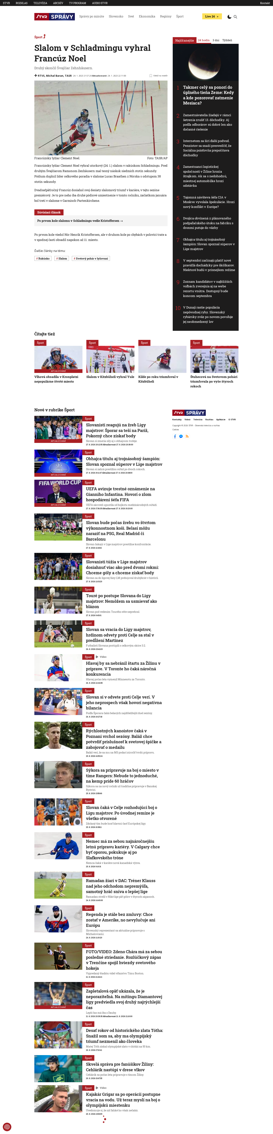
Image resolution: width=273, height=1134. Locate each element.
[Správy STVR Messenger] (181, 438)
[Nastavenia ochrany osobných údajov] (7, 1127)
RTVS (41, 75)
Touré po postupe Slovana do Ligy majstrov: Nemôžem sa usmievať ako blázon (121, 601)
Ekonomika (147, 16)
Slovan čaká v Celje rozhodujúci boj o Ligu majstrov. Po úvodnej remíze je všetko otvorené (121, 813)
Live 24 (210, 16)
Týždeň (227, 40)
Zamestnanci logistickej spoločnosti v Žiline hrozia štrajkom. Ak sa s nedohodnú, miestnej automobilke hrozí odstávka (205, 176)
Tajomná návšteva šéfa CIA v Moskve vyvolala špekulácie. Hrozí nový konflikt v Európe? (209, 202)
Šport (180, 16)
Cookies (175, 429)
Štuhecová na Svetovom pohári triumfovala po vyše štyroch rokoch (213, 381)
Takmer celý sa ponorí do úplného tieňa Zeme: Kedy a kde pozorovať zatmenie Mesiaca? (208, 95)
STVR (6, 3)
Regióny (165, 16)
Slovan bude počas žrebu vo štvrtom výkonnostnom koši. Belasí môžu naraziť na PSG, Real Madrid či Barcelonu (121, 531)
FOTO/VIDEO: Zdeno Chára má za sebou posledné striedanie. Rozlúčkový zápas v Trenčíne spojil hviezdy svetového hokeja (124, 960)
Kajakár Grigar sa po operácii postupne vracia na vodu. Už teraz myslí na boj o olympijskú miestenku (123, 1099)
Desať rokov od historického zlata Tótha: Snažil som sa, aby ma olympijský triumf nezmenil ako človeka (124, 1036)
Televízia (40, 3)
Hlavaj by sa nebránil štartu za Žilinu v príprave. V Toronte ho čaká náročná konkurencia (123, 668)
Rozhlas (21, 3)
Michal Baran (54, 75)
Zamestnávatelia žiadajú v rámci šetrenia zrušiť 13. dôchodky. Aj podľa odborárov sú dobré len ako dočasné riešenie (207, 122)
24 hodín (204, 40)
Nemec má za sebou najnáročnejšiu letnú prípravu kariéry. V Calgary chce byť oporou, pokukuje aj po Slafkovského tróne (123, 849)
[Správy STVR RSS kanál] (187, 438)
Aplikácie (220, 419)
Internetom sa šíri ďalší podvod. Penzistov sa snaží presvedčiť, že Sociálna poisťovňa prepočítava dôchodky (207, 148)
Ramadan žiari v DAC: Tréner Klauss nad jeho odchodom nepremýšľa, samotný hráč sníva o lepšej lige (120, 886)
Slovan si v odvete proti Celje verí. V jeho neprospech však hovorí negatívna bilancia (124, 702)
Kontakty (177, 419)
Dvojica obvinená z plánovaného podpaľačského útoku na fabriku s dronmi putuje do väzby (208, 223)
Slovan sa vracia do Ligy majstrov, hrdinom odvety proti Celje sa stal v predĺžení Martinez (120, 635)
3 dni (216, 40)
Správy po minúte (91, 16)
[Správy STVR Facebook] (175, 438)
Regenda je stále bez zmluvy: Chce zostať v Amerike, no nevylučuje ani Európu (120, 920)
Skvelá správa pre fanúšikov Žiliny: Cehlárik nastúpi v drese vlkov (120, 1066)
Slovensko (116, 16)
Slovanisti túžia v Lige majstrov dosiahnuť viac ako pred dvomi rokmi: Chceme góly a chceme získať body (122, 567)
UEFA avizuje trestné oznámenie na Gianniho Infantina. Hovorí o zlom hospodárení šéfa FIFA (120, 494)
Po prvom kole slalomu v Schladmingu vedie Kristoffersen (78, 221)
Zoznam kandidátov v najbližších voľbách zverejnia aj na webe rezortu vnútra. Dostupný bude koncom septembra (207, 288)
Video (103, 656)
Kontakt (265, 3)
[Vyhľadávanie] (235, 16)
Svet (131, 16)
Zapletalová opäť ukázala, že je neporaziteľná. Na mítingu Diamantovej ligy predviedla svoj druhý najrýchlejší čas (124, 999)
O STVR (232, 419)
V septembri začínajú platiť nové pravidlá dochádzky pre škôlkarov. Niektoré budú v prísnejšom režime (209, 265)
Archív (58, 3)
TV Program (77, 3)
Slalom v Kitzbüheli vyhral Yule (110, 377)
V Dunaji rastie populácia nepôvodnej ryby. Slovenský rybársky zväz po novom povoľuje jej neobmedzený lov (208, 314)
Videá (187, 419)
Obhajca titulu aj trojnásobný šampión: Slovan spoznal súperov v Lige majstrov (209, 244)
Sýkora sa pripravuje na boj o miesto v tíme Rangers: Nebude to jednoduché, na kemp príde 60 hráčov (122, 775)
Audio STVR (100, 3)
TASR (68, 75)
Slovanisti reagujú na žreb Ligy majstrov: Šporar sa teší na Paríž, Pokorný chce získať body (117, 430)
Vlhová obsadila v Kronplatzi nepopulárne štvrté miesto (56, 379)
